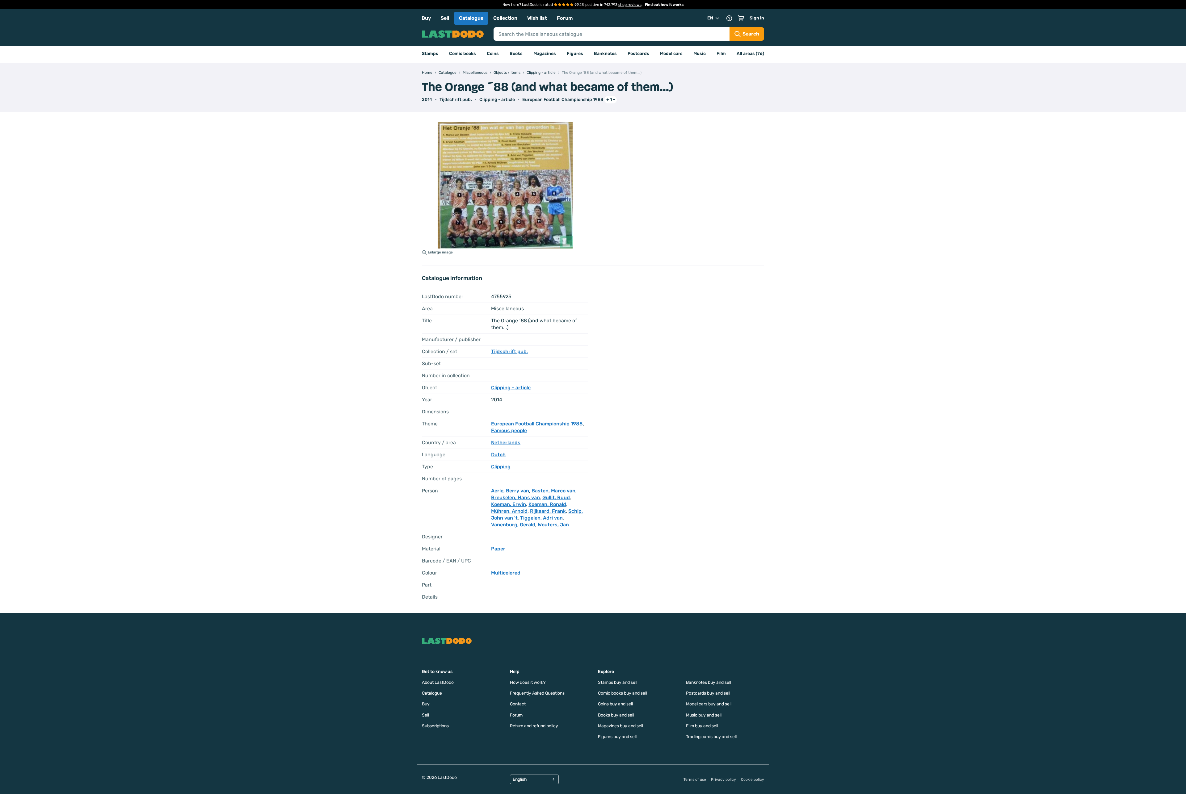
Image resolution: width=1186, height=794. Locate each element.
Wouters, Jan (553, 525)
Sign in (757, 18)
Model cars (671, 53)
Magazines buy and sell (620, 726)
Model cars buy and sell (708, 704)
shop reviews (629, 4)
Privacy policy (723, 779)
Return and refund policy (534, 726)
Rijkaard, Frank (548, 511)
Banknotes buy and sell (708, 682)
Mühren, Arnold (509, 511)
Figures (575, 53)
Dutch (498, 455)
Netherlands (505, 442)
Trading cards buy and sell (711, 736)
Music (699, 53)
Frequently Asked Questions (537, 693)
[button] (741, 18)
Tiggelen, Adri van (541, 518)
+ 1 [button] (609, 99)
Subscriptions (435, 726)
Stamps (430, 53)
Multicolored (505, 573)
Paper (498, 549)
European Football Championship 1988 (562, 99)
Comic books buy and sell (622, 693)
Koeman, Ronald (547, 504)
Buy (426, 18)
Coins (493, 53)
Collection (505, 18)
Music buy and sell (703, 715)
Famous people (509, 430)
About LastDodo (438, 682)
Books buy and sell (616, 715)
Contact (518, 704)
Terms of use (694, 779)
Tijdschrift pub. (455, 99)
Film (721, 53)
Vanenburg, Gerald (513, 525)
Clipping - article (497, 99)
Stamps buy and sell (617, 682)
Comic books (462, 53)
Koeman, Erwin (508, 504)
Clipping (501, 467)
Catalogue (471, 18)
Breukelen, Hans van (515, 497)
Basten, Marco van (553, 491)
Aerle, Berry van (510, 491)
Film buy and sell (702, 726)
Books (516, 53)
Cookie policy (752, 779)
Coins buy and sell (615, 704)
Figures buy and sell (617, 736)
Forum (565, 18)
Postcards (638, 53)
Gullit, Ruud (556, 497)
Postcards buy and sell (708, 693)
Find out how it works (664, 4)
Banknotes (605, 53)
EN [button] (710, 18)
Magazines (544, 53)
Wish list (537, 18)
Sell (445, 18)
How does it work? (527, 682)
